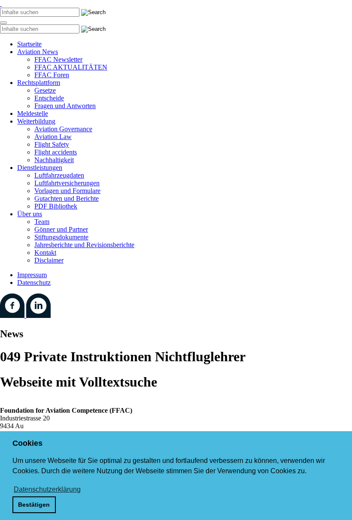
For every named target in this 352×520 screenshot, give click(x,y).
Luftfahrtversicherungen (67, 183)
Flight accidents (55, 152)
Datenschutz (34, 282)
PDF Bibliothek (55, 206)
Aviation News (37, 51)
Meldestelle (32, 113)
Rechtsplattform (38, 82)
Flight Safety (51, 144)
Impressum (32, 274)
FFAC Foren (51, 75)
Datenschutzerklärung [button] (47, 489)
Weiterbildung (36, 121)
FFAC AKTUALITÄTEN (70, 67)
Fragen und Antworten (65, 105)
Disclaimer (49, 260)
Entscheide (49, 98)
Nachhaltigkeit (54, 159)
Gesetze (45, 90)
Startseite (29, 44)
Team (41, 221)
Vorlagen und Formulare (67, 190)
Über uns (29, 214)
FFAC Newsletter (58, 59)
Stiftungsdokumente (61, 237)
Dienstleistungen (39, 167)
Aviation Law (53, 136)
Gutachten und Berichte (66, 198)
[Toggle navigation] (3, 22)
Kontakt (45, 252)
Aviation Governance (63, 129)
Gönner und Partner (61, 229)
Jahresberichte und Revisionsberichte (84, 244)
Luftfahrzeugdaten (59, 175)
